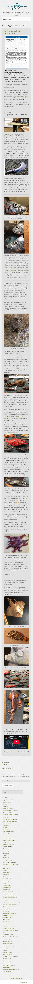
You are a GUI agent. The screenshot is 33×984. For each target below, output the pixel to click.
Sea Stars (5, 900)
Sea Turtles (6, 961)
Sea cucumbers (7, 891)
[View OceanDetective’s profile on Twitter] (4, 764)
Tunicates (5, 909)
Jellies (4, 883)
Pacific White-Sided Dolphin (10, 937)
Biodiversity (6, 802)
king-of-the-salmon (8, 831)
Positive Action (7, 952)
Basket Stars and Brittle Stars (10, 902)
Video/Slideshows (8, 965)
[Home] (16, 7)
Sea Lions (5, 939)
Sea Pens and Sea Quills (9, 894)
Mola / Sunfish (7, 836)
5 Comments (9, 751)
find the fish (6, 823)
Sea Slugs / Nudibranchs (9, 896)
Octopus (5, 889)
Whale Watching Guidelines (10, 969)
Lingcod (5, 834)
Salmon (5, 851)
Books (5, 806)
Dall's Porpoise (7, 917)
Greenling (5, 827)
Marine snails (6, 885)
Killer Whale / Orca (8, 928)
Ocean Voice (6, 958)
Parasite (5, 948)
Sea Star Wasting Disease (10, 904)
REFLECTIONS (6, 954)
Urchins (5, 911)
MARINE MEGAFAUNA (8, 913)
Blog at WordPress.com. (16, 978)
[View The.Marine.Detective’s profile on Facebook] (2, 764)
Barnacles (5, 868)
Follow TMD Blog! (7, 785)
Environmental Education (9, 810)
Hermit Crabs (6, 879)
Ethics (4, 817)
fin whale (5, 919)
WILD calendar (7, 971)
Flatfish (5, 825)
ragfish (5, 842)
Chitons (5, 874)
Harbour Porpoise (8, 924)
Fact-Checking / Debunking (10, 819)
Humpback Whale (7, 926)
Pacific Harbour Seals (8, 934)
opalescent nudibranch (9, 897)
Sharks (5, 855)
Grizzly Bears (6, 860)
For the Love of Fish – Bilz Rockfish (13, 32)
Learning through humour (9, 862)
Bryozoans (6, 872)
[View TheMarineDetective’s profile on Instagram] (6, 764)
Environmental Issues (8, 813)
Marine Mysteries (7, 946)
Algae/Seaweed (7, 800)
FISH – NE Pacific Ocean (9, 821)
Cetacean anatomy (8, 915)
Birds (4, 804)
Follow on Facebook (7, 768)
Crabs (4, 876)
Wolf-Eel (5, 857)
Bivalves (5, 870)
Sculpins (5, 853)
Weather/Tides (7, 967)
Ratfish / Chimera (7, 844)
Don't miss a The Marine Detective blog (13, 774)
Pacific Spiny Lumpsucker (9, 840)
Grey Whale (6, 922)
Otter (4, 932)
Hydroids (5, 881)
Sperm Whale (6, 941)
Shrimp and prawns (8, 907)
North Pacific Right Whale (9, 930)
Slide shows (6, 963)
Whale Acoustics (7, 943)
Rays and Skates (7, 846)
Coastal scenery (7, 808)
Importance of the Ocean (9, 956)
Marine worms (7, 887)
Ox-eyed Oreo (13, 432)
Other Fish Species (8, 838)
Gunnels (5, 829)
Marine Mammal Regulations (10, 814)
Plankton (5, 950)
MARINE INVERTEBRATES (9, 864)
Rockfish (5, 849)
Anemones (6, 866)
